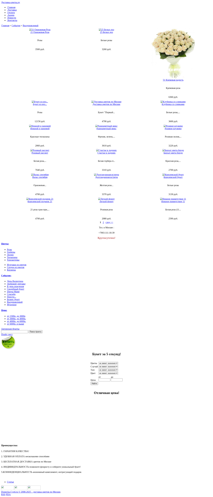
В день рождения (15, 286)
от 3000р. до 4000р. (16, 318)
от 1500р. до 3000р (16, 316)
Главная (11, 7)
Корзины (11, 270)
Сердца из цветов (15, 267)
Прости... (11, 297)
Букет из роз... (40, 104)
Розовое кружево (173, 128)
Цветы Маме (13, 291)
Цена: (4, 310)
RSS (3, 494)
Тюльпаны (12, 257)
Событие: (6, 275)
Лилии (10, 254)
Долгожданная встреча (106, 177)
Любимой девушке (16, 284)
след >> (109, 222)
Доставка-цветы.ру (10, 2)
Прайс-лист (7, 334)
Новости (12, 17)
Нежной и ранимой (40, 128)
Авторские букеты (10, 329)
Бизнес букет (13, 299)
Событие (16, 25)
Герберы (11, 252)
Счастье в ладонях (106, 153)
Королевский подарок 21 (40, 201)
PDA (8, 494)
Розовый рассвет (40, 153)
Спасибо (11, 294)
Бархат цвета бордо (173, 153)
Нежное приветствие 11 (173, 201)
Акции (11, 15)
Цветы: (5, 243)
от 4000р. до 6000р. (16, 321)
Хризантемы (13, 260)
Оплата (11, 12)
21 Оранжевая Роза (39, 32)
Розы (9, 249)
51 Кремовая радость (173, 80)
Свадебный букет (15, 289)
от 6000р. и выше (15, 324)
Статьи (10, 482)
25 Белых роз (106, 32)
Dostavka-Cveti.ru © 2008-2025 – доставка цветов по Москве (30, 492)
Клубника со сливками (173, 104)
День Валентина (15, 281)
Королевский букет (173, 177)
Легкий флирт (106, 201)
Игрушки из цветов (16, 264)
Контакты (12, 20)
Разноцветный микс (106, 128)
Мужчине (12, 304)
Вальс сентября (39, 177)
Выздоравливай (30, 25)
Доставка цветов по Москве (106, 104)
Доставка (12, 10)
